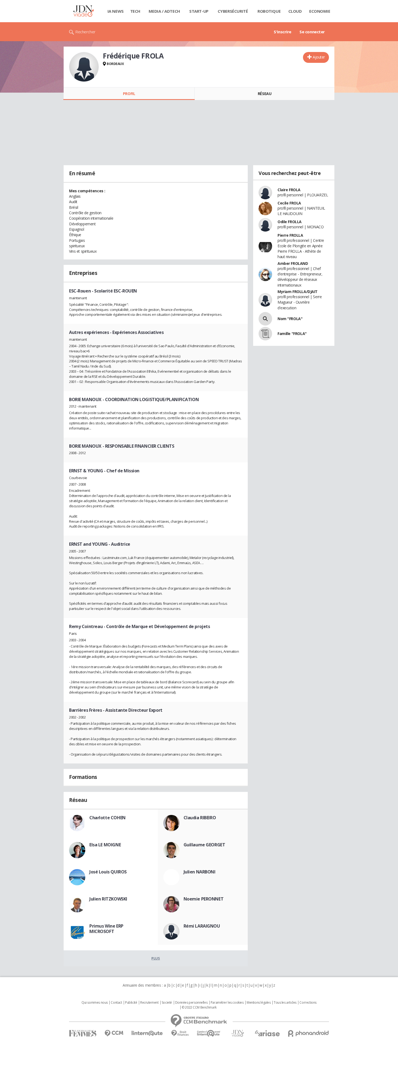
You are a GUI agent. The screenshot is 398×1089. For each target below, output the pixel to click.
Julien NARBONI (200, 872)
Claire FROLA (289, 189)
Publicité (131, 1003)
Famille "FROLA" (292, 333)
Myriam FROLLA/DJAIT (298, 291)
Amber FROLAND (293, 263)
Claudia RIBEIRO (200, 818)
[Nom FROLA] (265, 319)
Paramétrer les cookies (227, 1003)
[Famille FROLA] (265, 333)
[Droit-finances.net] (180, 1033)
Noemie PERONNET (204, 899)
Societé (167, 1003)
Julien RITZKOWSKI (108, 899)
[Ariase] (267, 1033)
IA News (115, 11)
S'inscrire (282, 31)
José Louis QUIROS (108, 872)
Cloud (295, 11)
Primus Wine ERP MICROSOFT (106, 928)
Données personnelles (191, 1003)
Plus (155, 958)
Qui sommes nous (94, 1003)
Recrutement (149, 1003)
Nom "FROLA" (290, 318)
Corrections (307, 1003)
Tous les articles (285, 1003)
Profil (129, 93)
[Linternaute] (147, 1033)
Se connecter (312, 31)
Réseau (264, 93)
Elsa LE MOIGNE (105, 845)
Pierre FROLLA (290, 235)
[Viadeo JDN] (238, 1033)
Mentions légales (258, 1003)
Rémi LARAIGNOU (202, 926)
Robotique (268, 11)
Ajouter (319, 57)
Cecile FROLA (289, 203)
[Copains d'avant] (209, 1033)
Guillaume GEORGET (204, 845)
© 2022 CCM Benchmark (199, 1007)
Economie (319, 11)
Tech (135, 11)
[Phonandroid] (308, 1033)
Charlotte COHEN (107, 818)
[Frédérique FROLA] (84, 67)
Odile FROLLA (290, 221)
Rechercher (85, 31)
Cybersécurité (233, 11)
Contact (116, 1003)
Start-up (198, 11)
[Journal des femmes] (82, 1033)
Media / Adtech (164, 11)
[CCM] (114, 1033)
